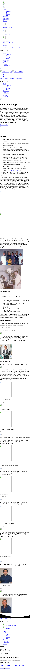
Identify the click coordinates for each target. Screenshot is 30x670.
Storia (7, 12)
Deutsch (5, 45)
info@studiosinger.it (7, 72)
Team (7, 15)
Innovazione (6, 18)
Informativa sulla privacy (18, 665)
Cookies (2, 668)
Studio (4, 9)
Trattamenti (6, 16)
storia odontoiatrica (14, 170)
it (3, 74)
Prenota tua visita (7, 65)
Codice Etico (3, 665)
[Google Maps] (4, 2)
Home (4, 631)
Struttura (8, 14)
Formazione (6, 19)
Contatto (5, 21)
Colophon (9, 665)
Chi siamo (8, 11)
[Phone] (4, 7)
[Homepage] (11, 47)
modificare (7, 668)
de (3, 76)
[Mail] (4, 5)
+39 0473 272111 (18, 72)
